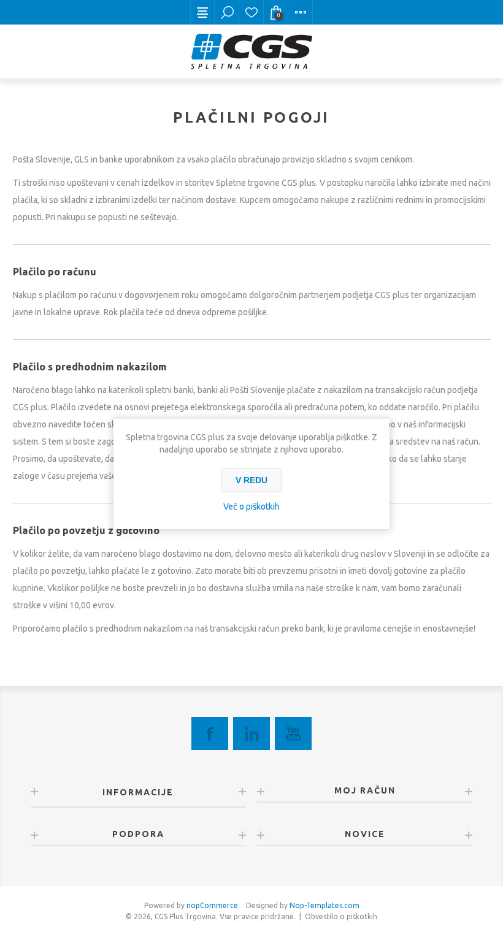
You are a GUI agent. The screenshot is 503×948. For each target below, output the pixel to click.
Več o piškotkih (251, 506)
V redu (251, 480)
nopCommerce (212, 905)
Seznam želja (251, 12)
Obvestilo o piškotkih (341, 916)
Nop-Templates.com (324, 905)
